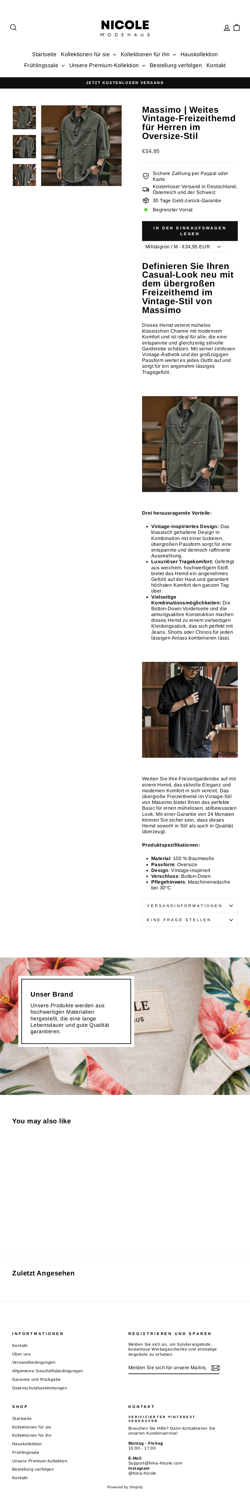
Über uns (21, 1354)
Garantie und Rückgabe (36, 1379)
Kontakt (216, 65)
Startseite (44, 54)
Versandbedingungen (33, 1362)
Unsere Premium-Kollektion (105, 65)
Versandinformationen (185, 905)
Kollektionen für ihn (146, 54)
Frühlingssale (42, 65)
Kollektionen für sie (86, 54)
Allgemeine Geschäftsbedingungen (47, 1371)
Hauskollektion (199, 54)
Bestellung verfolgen (176, 65)
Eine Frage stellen (179, 919)
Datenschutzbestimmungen (39, 1388)
